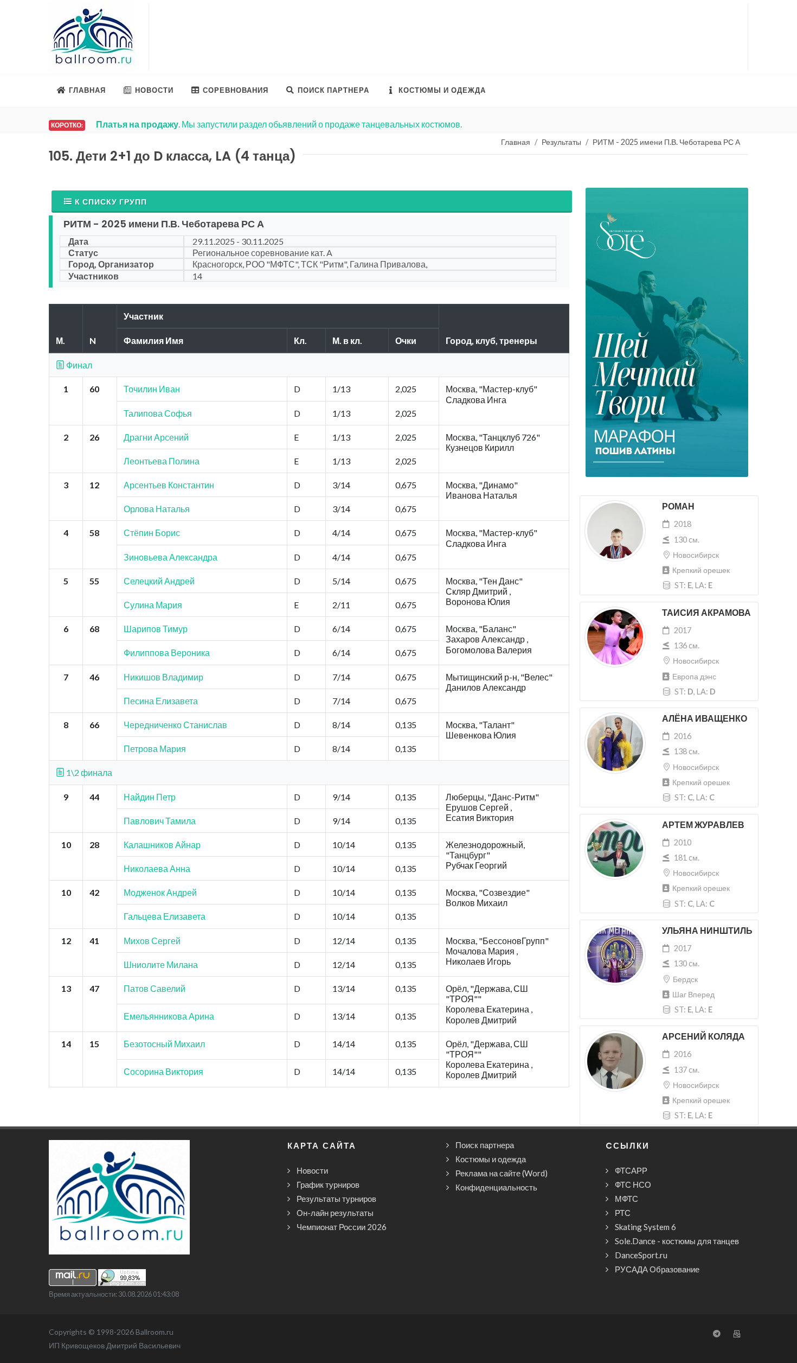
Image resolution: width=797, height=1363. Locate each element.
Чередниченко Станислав (175, 724)
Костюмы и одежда (490, 1159)
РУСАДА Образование (657, 1269)
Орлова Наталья (157, 509)
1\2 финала (88, 772)
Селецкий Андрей (159, 581)
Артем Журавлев (703, 825)
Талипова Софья (158, 413)
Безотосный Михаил (164, 1044)
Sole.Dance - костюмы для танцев (677, 1241)
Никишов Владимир (163, 677)
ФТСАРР (631, 1170)
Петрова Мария (155, 748)
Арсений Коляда (703, 1036)
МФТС (626, 1198)
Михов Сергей (152, 940)
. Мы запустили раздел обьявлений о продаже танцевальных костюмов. (279, 124)
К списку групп (111, 201)
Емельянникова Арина (169, 1016)
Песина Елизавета (161, 701)
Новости (312, 1170)
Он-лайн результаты (335, 1213)
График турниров (328, 1184)
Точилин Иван (152, 389)
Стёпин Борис (152, 532)
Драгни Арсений (156, 437)
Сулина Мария (153, 605)
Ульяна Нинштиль (707, 931)
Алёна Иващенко (704, 718)
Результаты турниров (336, 1198)
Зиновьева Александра (170, 557)
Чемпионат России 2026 (342, 1227)
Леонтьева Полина (162, 461)
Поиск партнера (484, 1145)
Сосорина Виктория (163, 1071)
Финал (78, 365)
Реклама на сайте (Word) (501, 1173)
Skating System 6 (645, 1227)
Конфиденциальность (496, 1187)
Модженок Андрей (160, 892)
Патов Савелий (154, 988)
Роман (678, 506)
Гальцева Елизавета (164, 916)
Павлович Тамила (160, 821)
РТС (623, 1213)
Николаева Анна (157, 868)
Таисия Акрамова (706, 613)
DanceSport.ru (641, 1255)
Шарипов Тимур (156, 628)
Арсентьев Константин (169, 485)
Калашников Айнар (162, 844)
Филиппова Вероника (167, 652)
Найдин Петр (150, 797)
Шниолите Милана (161, 964)
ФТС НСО (633, 1184)
